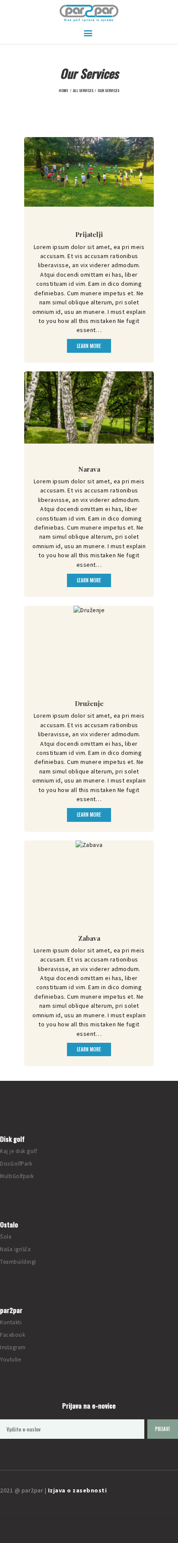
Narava (89, 469)
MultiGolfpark (17, 1176)
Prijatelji (89, 234)
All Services (83, 90)
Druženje (89, 703)
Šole (5, 1236)
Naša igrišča (15, 1249)
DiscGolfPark (16, 1163)
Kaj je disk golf (18, 1151)
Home (63, 90)
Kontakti (11, 1322)
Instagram (13, 1347)
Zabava (89, 938)
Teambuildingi (18, 1261)
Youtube (10, 1359)
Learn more (89, 345)
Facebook (12, 1335)
